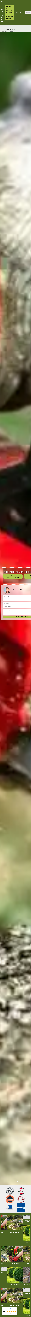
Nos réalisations (13, 576)
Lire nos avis (9, 1313)
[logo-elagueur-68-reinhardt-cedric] (8, 28)
